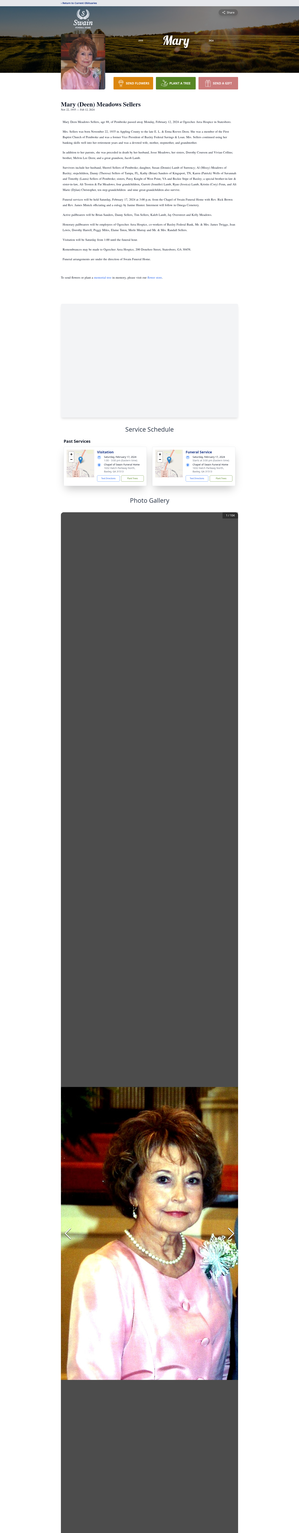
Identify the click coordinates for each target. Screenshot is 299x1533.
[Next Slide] (231, 1233)
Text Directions (108, 478)
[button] (80, 460)
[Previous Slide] (68, 1233)
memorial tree (102, 277)
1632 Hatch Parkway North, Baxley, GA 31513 (119, 469)
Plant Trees (132, 478)
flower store (154, 277)
